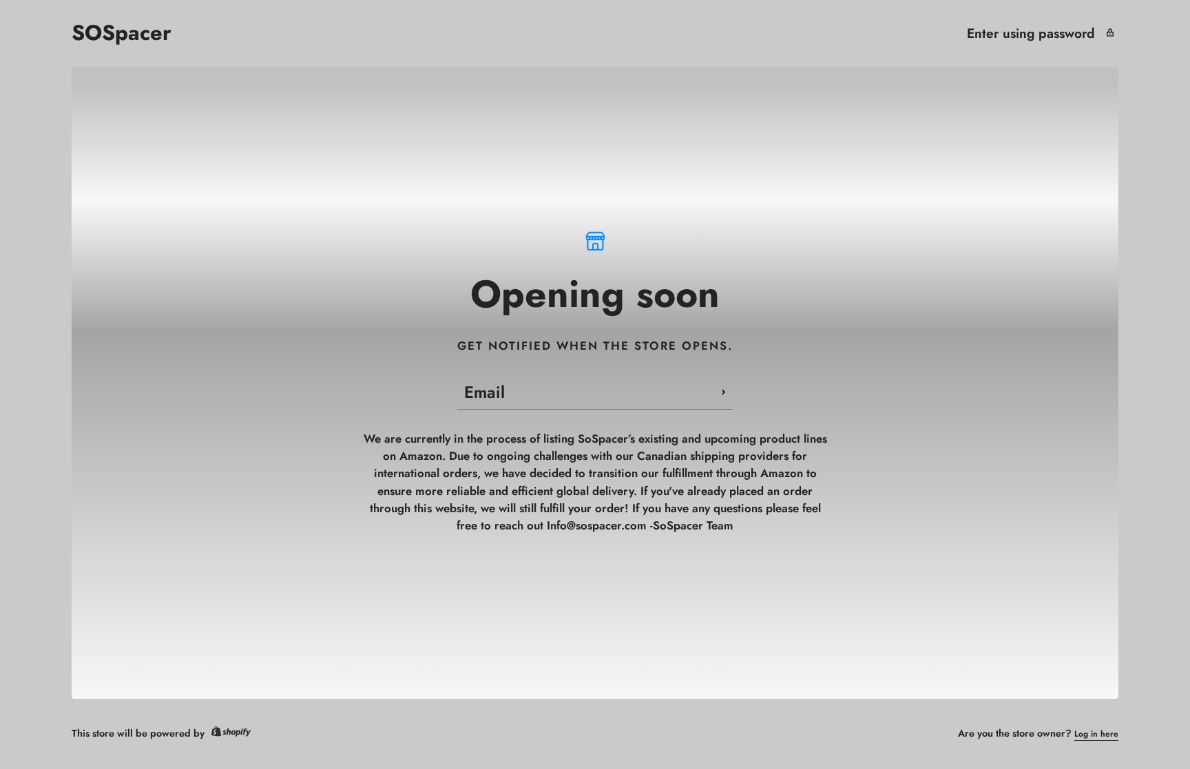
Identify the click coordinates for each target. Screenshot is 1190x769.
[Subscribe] (724, 392)
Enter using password (1031, 33)
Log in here (1096, 734)
